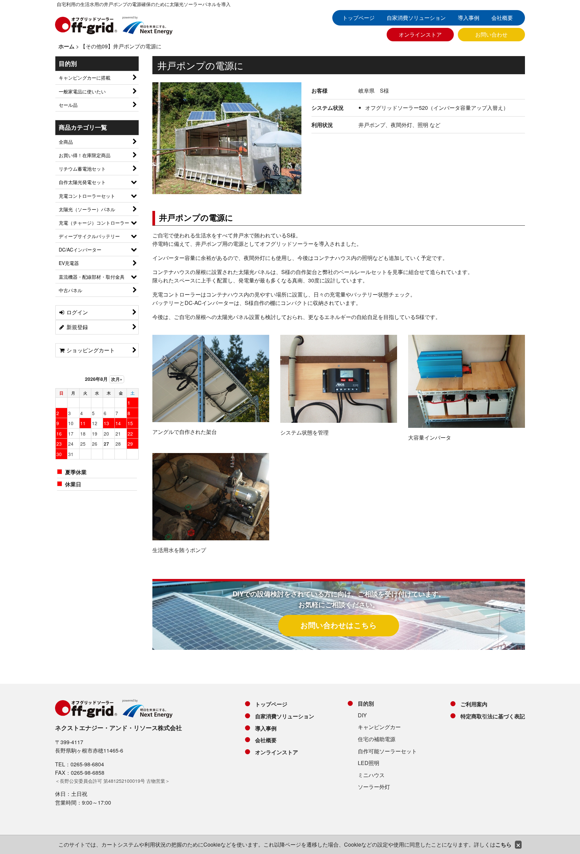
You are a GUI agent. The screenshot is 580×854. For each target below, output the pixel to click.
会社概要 (502, 17)
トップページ (358, 17)
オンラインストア (420, 34)
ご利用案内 (474, 704)
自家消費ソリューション (416, 17)
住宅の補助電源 (376, 739)
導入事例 (468, 17)
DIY (362, 715)
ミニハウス (371, 775)
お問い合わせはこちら (338, 625)
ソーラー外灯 (374, 787)
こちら (503, 844)
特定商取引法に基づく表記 (493, 716)
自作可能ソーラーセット (387, 751)
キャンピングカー (379, 727)
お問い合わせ (491, 34)
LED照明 (368, 763)
